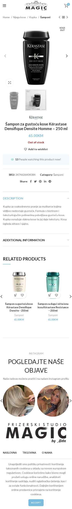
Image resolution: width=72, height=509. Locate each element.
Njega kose (19, 17)
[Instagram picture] (19, 401)
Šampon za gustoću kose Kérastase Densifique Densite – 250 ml (19, 307)
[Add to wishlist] (22, 295)
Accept (36, 502)
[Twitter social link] (35, 181)
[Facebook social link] (31, 181)
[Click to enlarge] (9, 82)
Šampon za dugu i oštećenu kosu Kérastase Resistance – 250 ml (53, 307)
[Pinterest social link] (40, 181)
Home (6, 17)
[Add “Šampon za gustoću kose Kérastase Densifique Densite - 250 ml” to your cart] (15, 295)
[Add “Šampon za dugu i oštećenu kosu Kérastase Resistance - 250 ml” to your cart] (49, 295)
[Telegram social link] (49, 181)
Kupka (33, 17)
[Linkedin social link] (45, 181)
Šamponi (45, 17)
